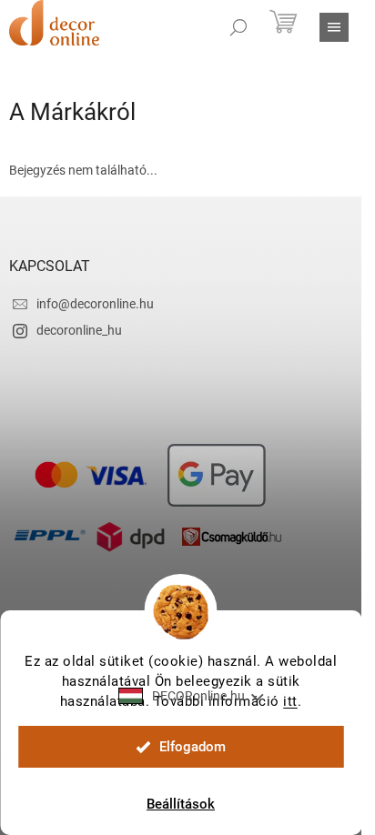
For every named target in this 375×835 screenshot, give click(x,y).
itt (290, 701)
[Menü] (334, 27)
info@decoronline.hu (95, 304)
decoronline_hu (79, 330)
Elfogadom (192, 747)
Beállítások (181, 804)
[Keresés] (238, 27)
